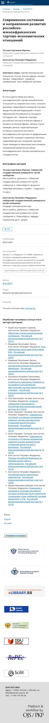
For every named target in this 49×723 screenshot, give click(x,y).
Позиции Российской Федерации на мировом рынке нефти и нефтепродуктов (25, 461)
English (7, 519)
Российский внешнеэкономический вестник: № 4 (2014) (25, 407)
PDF (8, 229)
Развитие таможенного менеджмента (23, 402)
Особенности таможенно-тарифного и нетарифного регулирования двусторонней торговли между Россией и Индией (26, 386)
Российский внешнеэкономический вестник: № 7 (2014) (25, 371)
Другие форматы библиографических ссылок (24, 270)
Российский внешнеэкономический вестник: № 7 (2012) (25, 339)
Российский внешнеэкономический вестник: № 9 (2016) (25, 466)
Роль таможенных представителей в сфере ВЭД (26, 349)
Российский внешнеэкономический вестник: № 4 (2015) (25, 393)
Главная (6, 9)
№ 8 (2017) (27, 9)
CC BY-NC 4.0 (30, 308)
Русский (7, 523)
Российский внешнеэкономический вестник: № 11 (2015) (26, 428)
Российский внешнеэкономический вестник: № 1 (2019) (25, 502)
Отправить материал (15, 535)
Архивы (16, 9)
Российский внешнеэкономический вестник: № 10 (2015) (26, 450)
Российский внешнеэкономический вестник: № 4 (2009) (25, 480)
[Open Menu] (2, 2)
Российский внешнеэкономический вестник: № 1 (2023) (25, 355)
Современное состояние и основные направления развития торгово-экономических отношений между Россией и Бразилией (25, 420)
